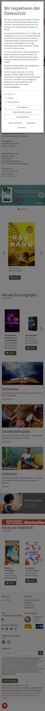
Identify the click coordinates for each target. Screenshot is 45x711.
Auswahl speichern (22, 117)
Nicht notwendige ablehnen (22, 112)
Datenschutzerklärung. (12, 87)
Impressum (22, 128)
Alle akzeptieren (22, 107)
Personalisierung (13, 102)
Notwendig (11, 94)
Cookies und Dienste (15, 123)
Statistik (10, 98)
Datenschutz (31, 123)
